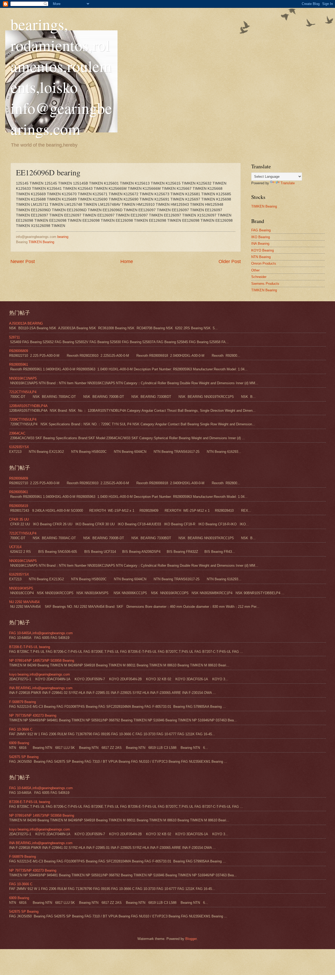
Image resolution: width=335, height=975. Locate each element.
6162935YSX (19, 447)
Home (126, 261)
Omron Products (263, 263)
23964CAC (17, 433)
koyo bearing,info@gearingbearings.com (39, 674)
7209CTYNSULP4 (22, 419)
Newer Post (22, 261)
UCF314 (15, 547)
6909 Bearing (19, 743)
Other (255, 270)
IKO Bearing (260, 237)
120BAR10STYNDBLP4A (28, 406)
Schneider (258, 277)
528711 (14, 337)
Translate (288, 183)
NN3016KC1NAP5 (23, 378)
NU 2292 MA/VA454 (24, 602)
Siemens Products (265, 284)
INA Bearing (260, 244)
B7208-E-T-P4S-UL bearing (29, 647)
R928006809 (18, 351)
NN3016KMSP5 (21, 588)
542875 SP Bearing (23, 757)
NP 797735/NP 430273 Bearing (32, 715)
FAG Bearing (261, 230)
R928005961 (18, 364)
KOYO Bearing (262, 250)
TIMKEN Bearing (41, 242)
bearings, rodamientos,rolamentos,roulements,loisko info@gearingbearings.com (61, 76)
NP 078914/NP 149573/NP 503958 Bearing (41, 660)
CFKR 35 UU (19, 519)
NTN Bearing (261, 257)
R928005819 (18, 506)
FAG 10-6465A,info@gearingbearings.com (41, 633)
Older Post (230, 261)
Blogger (191, 939)
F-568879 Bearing (22, 702)
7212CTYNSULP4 (22, 392)
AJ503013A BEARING (26, 323)
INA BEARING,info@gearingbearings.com (40, 688)
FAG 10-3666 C (20, 729)
